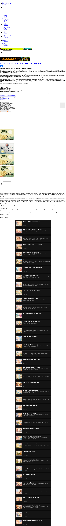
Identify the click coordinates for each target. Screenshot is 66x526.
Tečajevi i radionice (5, 24)
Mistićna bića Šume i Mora (8, 35)
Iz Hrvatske (5, 16)
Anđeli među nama (6, 34)
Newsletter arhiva (4, 4)
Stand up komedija (6, 22)
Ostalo (5, 23)
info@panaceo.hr (2, 99)
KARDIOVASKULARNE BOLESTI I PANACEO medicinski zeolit (21, 63)
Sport (4, 31)
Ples (4, 21)
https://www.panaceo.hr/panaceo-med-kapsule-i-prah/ (7, 95)
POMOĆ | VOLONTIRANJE (6, 3)
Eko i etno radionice (7, 27)
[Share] (33, 66)
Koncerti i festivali (6, 19)
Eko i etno (3, 36)
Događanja (3, 18)
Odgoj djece (5, 26)
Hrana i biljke (4, 40)
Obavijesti (5, 17)
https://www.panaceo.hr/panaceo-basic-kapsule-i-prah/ (8, 96)
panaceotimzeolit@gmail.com (4, 98)
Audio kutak (5, 44)
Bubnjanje (5, 20)
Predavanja (5, 15)
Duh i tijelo (3, 32)
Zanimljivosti (6, 14)
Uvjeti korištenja (4, 2)
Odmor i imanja (6, 37)
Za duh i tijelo (6, 25)
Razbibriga (3, 43)
